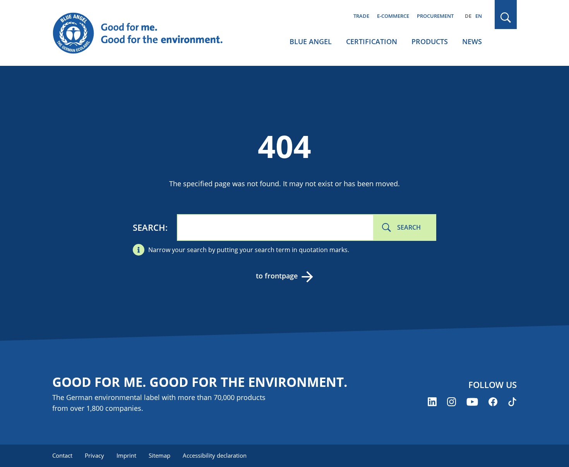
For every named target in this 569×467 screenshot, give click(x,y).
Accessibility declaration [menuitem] (215, 455)
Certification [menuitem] (371, 41)
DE (468, 15)
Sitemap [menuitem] (159, 455)
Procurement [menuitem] (435, 15)
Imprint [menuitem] (126, 455)
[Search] (506, 17)
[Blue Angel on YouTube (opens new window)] (472, 401)
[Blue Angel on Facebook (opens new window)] (492, 401)
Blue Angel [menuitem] (311, 41)
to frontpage (277, 275)
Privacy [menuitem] (94, 455)
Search (149, 227)
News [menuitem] (472, 41)
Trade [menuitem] (361, 15)
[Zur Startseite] (145, 33)
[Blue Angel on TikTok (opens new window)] (512, 401)
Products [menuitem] (429, 41)
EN (478, 15)
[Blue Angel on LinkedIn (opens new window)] (432, 401)
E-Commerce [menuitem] (393, 15)
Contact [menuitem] (62, 455)
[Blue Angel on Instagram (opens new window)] (451, 401)
